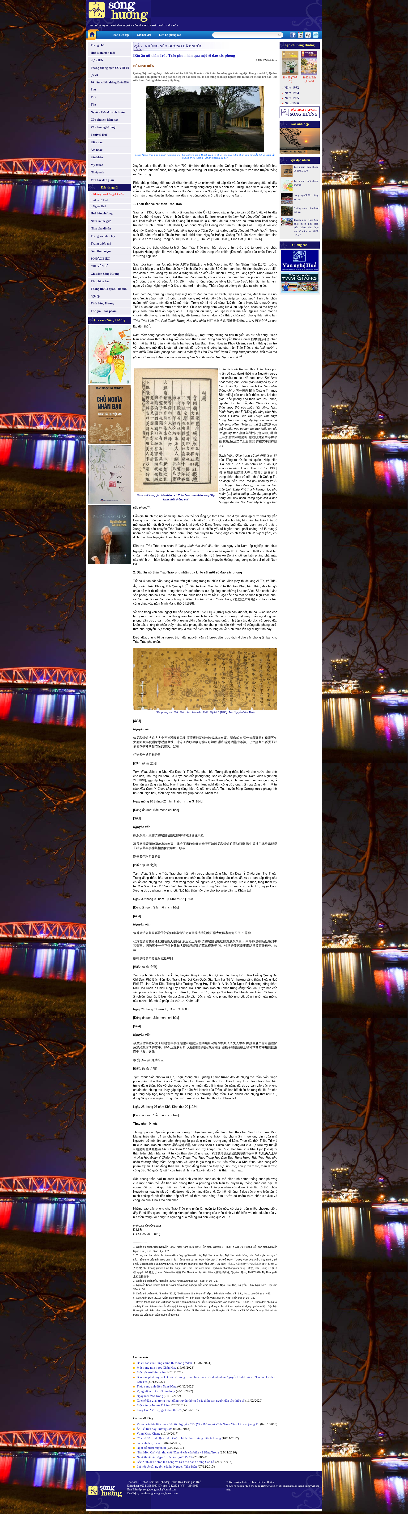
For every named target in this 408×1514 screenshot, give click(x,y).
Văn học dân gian (102, 180)
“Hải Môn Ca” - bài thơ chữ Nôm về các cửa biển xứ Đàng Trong (178, 1452)
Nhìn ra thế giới (101, 221)
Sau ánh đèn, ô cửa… (150, 1443)
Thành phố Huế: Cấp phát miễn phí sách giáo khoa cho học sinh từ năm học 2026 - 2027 (306, 227)
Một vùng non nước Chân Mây (156, 1367)
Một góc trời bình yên (151, 1372)
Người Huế (99, 206)
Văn (93, 97)
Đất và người (109, 187)
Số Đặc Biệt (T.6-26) (309, 79)
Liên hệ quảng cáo (170, 35)
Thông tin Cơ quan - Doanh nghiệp (109, 292)
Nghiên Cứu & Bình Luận (108, 112)
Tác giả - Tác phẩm (104, 311)
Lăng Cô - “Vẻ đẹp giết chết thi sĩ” (159, 1410)
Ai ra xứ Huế (100, 200)
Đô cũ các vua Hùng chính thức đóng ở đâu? (165, 1363)
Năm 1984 (292, 93)
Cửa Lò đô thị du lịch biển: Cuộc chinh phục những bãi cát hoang (179, 1438)
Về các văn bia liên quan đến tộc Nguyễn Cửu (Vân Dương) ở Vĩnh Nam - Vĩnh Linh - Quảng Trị (198, 1424)
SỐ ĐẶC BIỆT (100, 258)
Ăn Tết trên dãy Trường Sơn (154, 1429)
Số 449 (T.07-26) (290, 79)
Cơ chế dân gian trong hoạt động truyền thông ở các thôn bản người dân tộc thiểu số (191, 1400)
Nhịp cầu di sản (101, 228)
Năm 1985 (292, 98)
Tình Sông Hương (102, 303)
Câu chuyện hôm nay (105, 119)
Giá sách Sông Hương (105, 273)
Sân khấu (97, 157)
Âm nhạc (96, 149)
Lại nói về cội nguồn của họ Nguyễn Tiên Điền (167, 1466)
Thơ (93, 104)
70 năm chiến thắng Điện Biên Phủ (110, 86)
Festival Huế (99, 134)
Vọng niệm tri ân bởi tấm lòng (156, 1391)
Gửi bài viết (144, 35)
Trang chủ (97, 45)
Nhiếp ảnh (97, 172)
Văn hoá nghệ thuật (103, 127)
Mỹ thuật (97, 165)
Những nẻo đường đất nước (108, 194)
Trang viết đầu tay (103, 236)
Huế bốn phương (102, 213)
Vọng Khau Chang (149, 1433)
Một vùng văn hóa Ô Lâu (153, 1405)
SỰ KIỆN (97, 60)
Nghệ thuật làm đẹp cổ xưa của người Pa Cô (165, 1457)
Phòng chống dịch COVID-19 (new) (110, 71)
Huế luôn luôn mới (103, 52)
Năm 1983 (292, 88)
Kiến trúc (97, 142)
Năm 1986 (292, 103)
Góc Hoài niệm (101, 251)
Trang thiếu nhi (101, 243)
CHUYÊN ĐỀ (100, 266)
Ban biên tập (121, 35)
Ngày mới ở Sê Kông (150, 1396)
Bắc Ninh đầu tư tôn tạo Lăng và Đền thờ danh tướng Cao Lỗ (176, 1462)
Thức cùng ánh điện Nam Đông (157, 1386)
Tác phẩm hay (100, 281)
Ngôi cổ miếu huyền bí (151, 1447)
